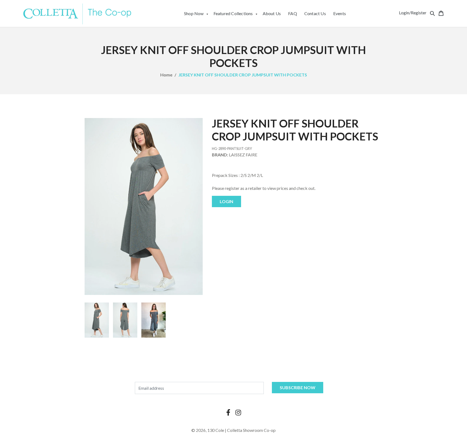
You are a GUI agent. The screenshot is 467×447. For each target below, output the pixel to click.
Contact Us (315, 13)
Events (339, 13)
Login (226, 201)
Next (210, 320)
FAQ (292, 13)
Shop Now (194, 13)
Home (166, 74)
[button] (432, 12)
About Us (272, 13)
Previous (76, 320)
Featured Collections (233, 13)
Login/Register (412, 12)
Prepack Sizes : (226, 175)
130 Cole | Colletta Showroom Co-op (241, 430)
